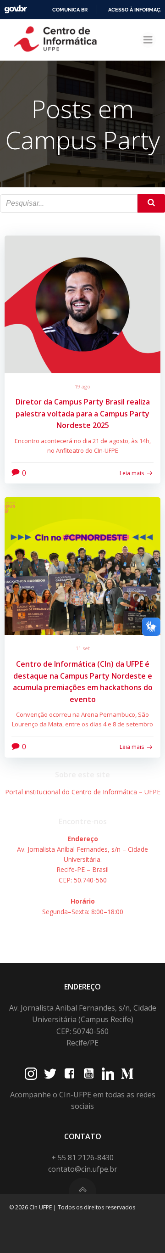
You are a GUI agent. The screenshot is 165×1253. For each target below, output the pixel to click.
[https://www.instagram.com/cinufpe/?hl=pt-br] (31, 1074)
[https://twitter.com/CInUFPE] (50, 1074)
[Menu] (148, 40)
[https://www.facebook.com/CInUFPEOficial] (69, 1074)
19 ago (82, 386)
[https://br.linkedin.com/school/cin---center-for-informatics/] (108, 1074)
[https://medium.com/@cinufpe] (127, 1074)
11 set (83, 648)
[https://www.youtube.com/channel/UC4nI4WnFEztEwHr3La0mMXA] (88, 1074)
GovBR (15, 9)
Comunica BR (70, 9)
